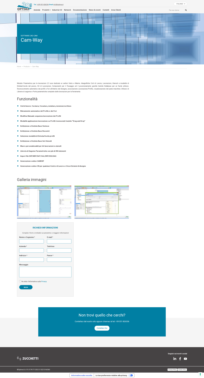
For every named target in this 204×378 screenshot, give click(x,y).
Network (67, 10)
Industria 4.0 (57, 10)
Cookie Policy (182, 369)
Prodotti (45, 10)
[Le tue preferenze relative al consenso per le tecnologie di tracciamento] (200, 374)
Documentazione (80, 10)
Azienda (37, 10)
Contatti (106, 10)
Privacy (44, 281)
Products (27, 66)
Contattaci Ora (102, 328)
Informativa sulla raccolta (81, 375)
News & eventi (95, 10)
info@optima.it (58, 4)
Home (19, 66)
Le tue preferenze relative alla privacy (111, 375)
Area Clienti (116, 10)
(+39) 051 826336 (43, 4)
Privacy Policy (172, 369)
